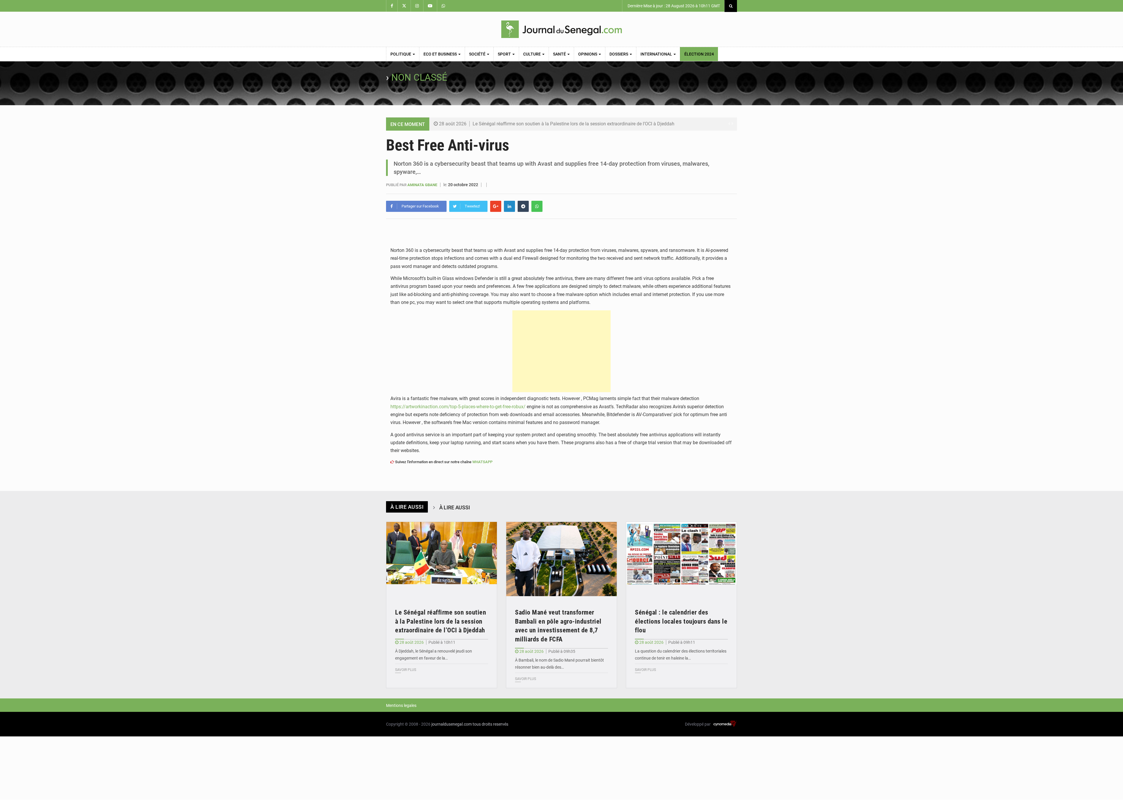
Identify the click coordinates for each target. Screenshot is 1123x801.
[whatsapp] (536, 206)
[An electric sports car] (441, 559)
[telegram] (523, 206)
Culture (532, 54)
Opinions (588, 54)
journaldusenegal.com (451, 724)
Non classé (419, 77)
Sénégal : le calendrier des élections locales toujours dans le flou (681, 621)
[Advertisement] (561, 351)
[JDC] (561, 29)
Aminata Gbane (422, 185)
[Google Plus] (495, 206)
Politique (401, 54)
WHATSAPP (482, 462)
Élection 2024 (699, 54)
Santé (560, 54)
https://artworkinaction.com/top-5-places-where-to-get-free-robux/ (458, 406)
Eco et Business (440, 54)
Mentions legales (401, 705)
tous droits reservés (490, 724)
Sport (505, 54)
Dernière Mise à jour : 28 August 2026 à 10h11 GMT (673, 6)
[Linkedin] (509, 206)
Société (477, 54)
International (656, 54)
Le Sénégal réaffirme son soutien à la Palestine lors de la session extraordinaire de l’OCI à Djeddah (573, 124)
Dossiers (619, 54)
